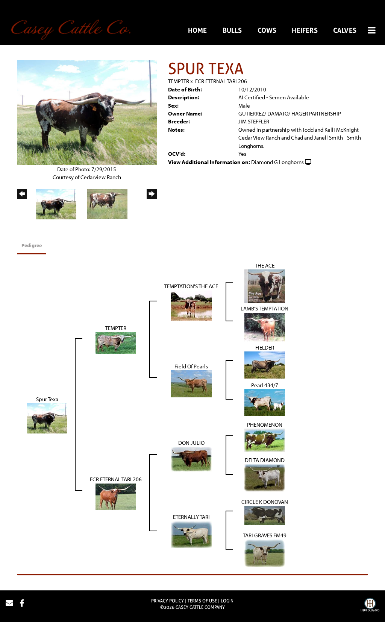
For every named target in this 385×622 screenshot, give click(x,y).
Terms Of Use (202, 601)
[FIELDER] (264, 364)
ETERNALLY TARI (191, 516)
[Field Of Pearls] (191, 383)
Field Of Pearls (191, 366)
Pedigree (31, 245)
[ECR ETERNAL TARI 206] (115, 496)
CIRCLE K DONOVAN (264, 501)
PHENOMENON (264, 424)
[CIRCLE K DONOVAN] (264, 515)
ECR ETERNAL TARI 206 (221, 81)
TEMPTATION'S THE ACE (191, 286)
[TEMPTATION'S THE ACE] (191, 305)
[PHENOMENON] (264, 439)
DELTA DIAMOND (265, 460)
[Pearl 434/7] (264, 402)
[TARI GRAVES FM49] (264, 552)
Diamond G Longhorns (277, 162)
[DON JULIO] (191, 458)
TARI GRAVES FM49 (264, 535)
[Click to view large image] (87, 112)
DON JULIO (191, 442)
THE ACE (264, 265)
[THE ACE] (264, 285)
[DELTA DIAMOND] (264, 477)
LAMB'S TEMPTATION (264, 308)
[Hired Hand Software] (370, 606)
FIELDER (264, 347)
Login (227, 601)
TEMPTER (178, 81)
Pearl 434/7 (264, 385)
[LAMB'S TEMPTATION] (264, 326)
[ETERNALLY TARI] (191, 533)
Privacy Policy (167, 601)
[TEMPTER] (115, 342)
